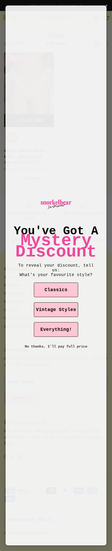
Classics (56, 289)
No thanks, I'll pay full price (56, 346)
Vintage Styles (56, 309)
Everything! (56, 329)
